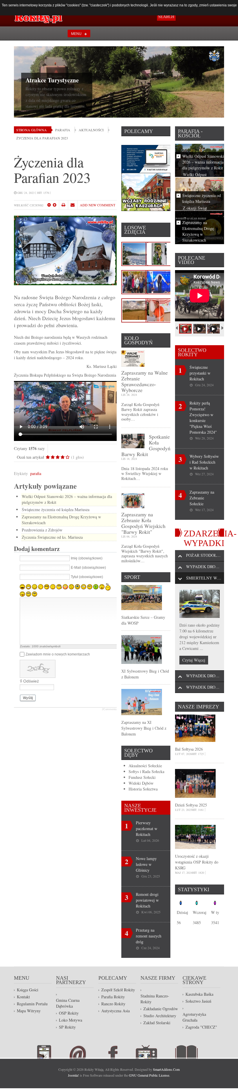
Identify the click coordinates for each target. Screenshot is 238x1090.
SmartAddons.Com (166, 1069)
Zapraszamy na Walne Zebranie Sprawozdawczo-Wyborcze (144, 381)
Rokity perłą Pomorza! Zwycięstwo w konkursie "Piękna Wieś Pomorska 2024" (203, 417)
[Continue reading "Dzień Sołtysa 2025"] (195, 783)
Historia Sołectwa (143, 789)
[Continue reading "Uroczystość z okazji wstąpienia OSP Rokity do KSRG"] (195, 836)
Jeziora (35, 74)
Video (155, 1052)
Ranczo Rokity (113, 1003)
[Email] (73, 205)
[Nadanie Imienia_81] (134, 281)
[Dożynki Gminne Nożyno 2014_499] (159, 281)
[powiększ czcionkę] (54, 205)
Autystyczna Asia (115, 1010)
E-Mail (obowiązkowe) (88, 568)
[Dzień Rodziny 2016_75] (159, 309)
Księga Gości (27, 989)
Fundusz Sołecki (142, 777)
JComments (109, 709)
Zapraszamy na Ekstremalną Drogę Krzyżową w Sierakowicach (198, 231)
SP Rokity (67, 1027)
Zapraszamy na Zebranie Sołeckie (202, 497)
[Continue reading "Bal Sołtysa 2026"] (195, 727)
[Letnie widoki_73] (159, 253)
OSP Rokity (69, 1013)
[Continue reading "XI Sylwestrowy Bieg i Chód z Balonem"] (141, 649)
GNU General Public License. (149, 1075)
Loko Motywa (70, 1020)
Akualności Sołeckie (145, 765)
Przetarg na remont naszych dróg (148, 935)
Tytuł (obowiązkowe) (87, 577)
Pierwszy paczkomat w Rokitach (146, 828)
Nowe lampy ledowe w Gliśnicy (146, 864)
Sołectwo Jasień (198, 1001)
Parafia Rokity (113, 996)
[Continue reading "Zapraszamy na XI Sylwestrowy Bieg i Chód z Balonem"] (141, 701)
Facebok (120, 1052)
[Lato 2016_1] (134, 309)
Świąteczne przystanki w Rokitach (200, 373)
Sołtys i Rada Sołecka (146, 771)
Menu (76, 33)
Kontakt (23, 996)
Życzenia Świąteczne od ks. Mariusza (52, 537)
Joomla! (73, 1075)
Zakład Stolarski (156, 1022)
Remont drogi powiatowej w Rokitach (147, 900)
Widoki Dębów (141, 783)
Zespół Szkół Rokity (118, 989)
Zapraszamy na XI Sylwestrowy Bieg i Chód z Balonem (143, 728)
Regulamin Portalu (32, 1003)
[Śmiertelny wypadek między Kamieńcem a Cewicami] (199, 604)
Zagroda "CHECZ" (201, 1027)
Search (166, 17)
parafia (35, 473)
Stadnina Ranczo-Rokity (154, 998)
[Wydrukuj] (63, 205)
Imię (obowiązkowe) (86, 558)
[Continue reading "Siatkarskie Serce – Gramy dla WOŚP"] (141, 597)
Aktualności (91, 129)
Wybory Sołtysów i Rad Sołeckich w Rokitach (204, 462)
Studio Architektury (159, 1015)
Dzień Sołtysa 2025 (191, 805)
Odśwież (31, 681)
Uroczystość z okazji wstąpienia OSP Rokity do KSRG (196, 862)
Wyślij (28, 698)
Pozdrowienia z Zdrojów (42, 530)
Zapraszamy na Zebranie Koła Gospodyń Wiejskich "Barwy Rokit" (143, 523)
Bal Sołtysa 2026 (189, 749)
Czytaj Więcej (193, 660)
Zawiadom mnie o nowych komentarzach (58, 654)
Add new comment (97, 205)
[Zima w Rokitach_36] (134, 253)
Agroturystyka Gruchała (194, 1017)
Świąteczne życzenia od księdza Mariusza (55, 509)
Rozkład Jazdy (53, 1052)
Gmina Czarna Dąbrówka (68, 1003)
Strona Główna (31, 129)
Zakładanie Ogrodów (160, 1008)
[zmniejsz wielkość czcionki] (49, 205)
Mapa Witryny (29, 1010)
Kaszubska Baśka (199, 994)
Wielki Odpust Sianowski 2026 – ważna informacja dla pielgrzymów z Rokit (203, 162)
